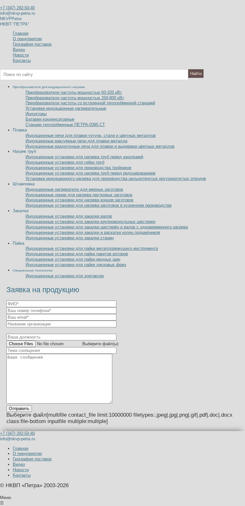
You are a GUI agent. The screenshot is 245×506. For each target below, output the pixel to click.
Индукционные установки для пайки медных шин (73, 259)
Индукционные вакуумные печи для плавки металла (76, 140)
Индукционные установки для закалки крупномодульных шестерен (90, 221)
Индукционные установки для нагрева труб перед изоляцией (84, 156)
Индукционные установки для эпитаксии (65, 275)
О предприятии (27, 38)
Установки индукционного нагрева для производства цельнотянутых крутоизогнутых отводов (116, 178)
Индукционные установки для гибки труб (65, 162)
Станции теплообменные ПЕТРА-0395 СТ (65, 124)
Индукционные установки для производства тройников (78, 167)
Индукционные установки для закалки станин (70, 237)
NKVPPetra (10, 18)
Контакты (22, 60)
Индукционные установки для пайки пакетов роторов (77, 253)
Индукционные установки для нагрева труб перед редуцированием (90, 173)
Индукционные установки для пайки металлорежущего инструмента (92, 248)
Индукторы (36, 113)
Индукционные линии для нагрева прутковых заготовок (79, 194)
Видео (19, 49)
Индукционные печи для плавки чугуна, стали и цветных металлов (91, 135)
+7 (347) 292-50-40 (17, 7)
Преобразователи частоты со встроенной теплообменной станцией (90, 102)
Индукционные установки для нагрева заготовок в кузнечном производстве (99, 205)
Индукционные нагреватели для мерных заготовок (74, 189)
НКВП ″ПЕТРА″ (14, 24)
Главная (20, 33)
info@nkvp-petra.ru (17, 13)
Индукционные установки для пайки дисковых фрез (76, 264)
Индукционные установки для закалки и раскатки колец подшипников (93, 232)
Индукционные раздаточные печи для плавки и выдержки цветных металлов (100, 146)
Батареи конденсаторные (50, 119)
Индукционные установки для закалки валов (69, 216)
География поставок (32, 44)
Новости (21, 55)
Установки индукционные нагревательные (66, 108)
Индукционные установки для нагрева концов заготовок (79, 199)
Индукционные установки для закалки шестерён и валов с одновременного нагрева (107, 227)
